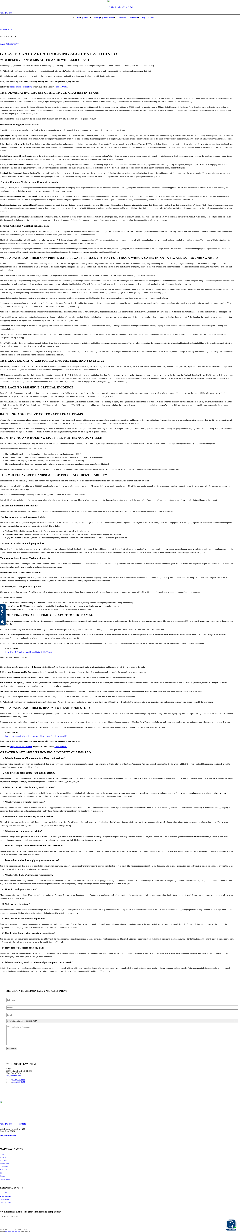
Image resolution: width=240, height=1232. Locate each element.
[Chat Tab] (120, 616)
